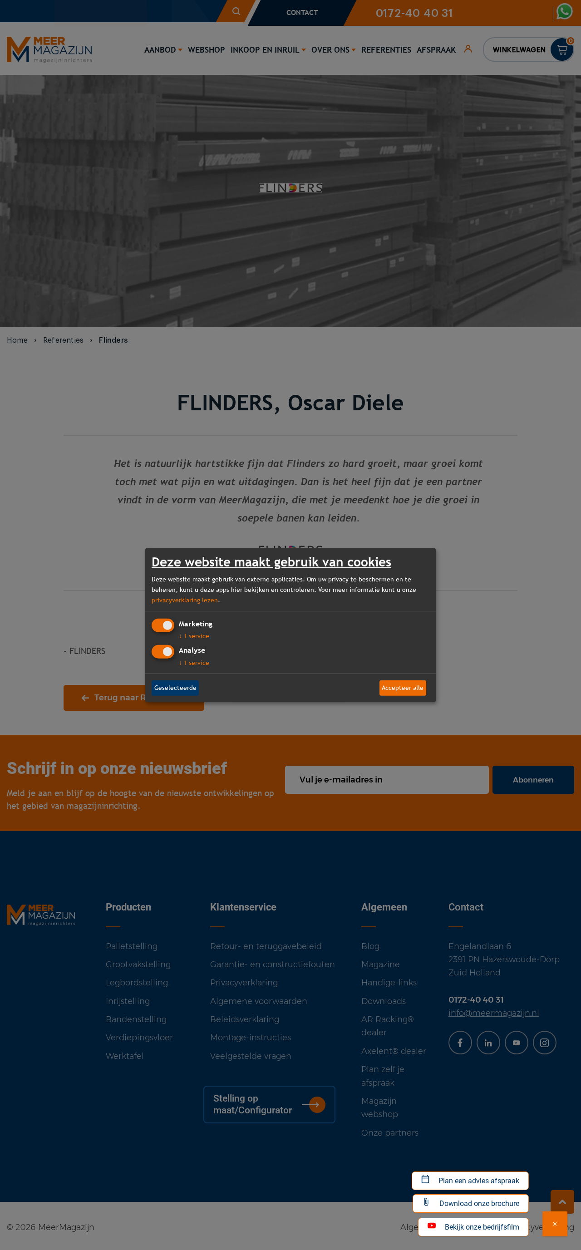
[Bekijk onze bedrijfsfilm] (554, 1223)
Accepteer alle (402, 687)
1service (194, 636)
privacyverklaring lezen (185, 600)
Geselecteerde (175, 687)
